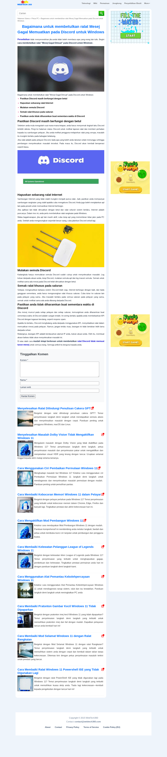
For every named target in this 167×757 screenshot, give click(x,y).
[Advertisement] (130, 61)
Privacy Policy (72, 727)
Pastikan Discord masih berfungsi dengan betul (43, 98)
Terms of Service (91, 727)
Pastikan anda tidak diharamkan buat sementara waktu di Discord (52, 116)
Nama (23, 380)
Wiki (95, 3)
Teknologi (86, 3)
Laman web (25, 387)
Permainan (104, 3)
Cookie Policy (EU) (111, 727)
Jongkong (116, 3)
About (47, 727)
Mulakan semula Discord (32, 107)
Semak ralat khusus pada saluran (36, 112)
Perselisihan (23, 39)
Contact (58, 727)
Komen (24, 360)
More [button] (146, 3)
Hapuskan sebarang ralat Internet (36, 103)
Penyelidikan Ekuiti (132, 3)
